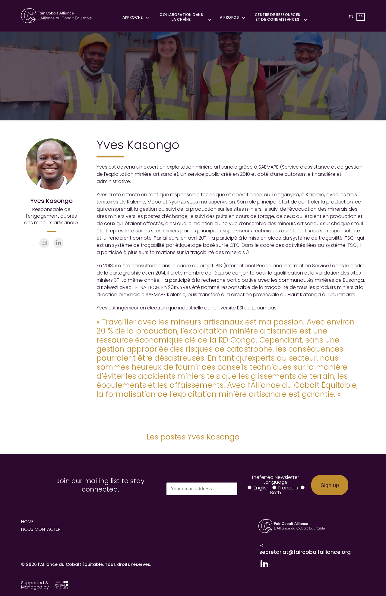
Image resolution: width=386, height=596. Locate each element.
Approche (132, 17)
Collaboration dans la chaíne (181, 17)
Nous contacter (41, 529)
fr (361, 16)
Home (27, 521)
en (351, 16)
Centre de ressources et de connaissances (277, 17)
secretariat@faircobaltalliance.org (305, 552)
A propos (229, 17)
